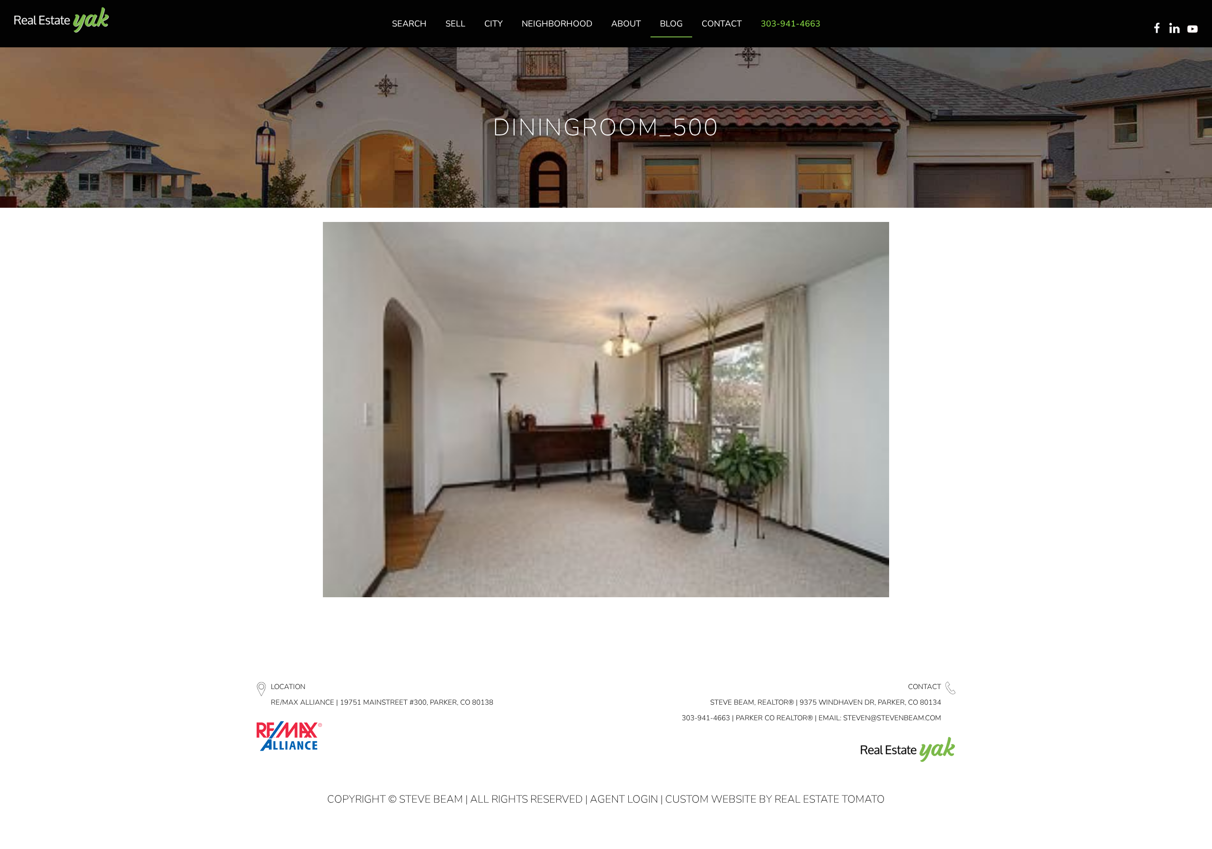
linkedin (1175, 29)
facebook (1157, 29)
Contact (924, 686)
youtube (1194, 29)
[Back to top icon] (1166, 830)
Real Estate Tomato (830, 799)
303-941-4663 (706, 718)
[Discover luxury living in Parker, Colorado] (61, 20)
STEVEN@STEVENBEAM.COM (892, 718)
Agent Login (624, 799)
